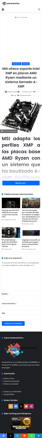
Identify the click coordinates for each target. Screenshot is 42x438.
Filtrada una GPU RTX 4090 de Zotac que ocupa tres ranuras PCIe (10, 213)
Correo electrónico (9, 303)
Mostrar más (20, 183)
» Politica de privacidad (10, 384)
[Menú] (3, 9)
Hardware (16, 64)
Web (3, 313)
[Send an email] (18, 92)
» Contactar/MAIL (8, 394)
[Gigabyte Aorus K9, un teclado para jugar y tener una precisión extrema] (31, 232)
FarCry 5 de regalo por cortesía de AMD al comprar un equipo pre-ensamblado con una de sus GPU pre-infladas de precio (31, 215)
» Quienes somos (8, 378)
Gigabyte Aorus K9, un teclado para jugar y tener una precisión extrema (31, 243)
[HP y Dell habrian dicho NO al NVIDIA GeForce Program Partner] (11, 232)
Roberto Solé (12, 92)
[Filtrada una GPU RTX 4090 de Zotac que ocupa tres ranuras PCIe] (11, 203)
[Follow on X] (17, 92)
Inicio (18, 17)
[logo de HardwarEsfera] (11, 3)
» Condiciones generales (10, 381)
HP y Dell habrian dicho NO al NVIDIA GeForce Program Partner (9, 243)
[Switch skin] (39, 9)
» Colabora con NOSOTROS (11, 391)
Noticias (24, 17)
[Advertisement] (21, 40)
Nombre (5, 294)
